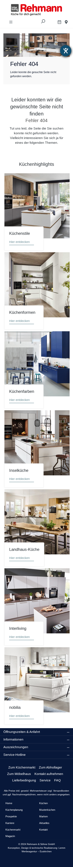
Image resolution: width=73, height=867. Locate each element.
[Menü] (11, 21)
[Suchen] (43, 22)
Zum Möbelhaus (19, 774)
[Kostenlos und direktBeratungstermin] (59, 21)
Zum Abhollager (50, 767)
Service (45, 780)
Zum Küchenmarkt (21, 767)
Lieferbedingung (24, 780)
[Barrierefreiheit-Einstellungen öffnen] (65, 50)
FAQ (57, 780)
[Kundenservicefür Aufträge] (66, 21)
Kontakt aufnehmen (48, 774)
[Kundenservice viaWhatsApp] (52, 22)
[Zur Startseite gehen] (36, 10)
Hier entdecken (19, 242)
